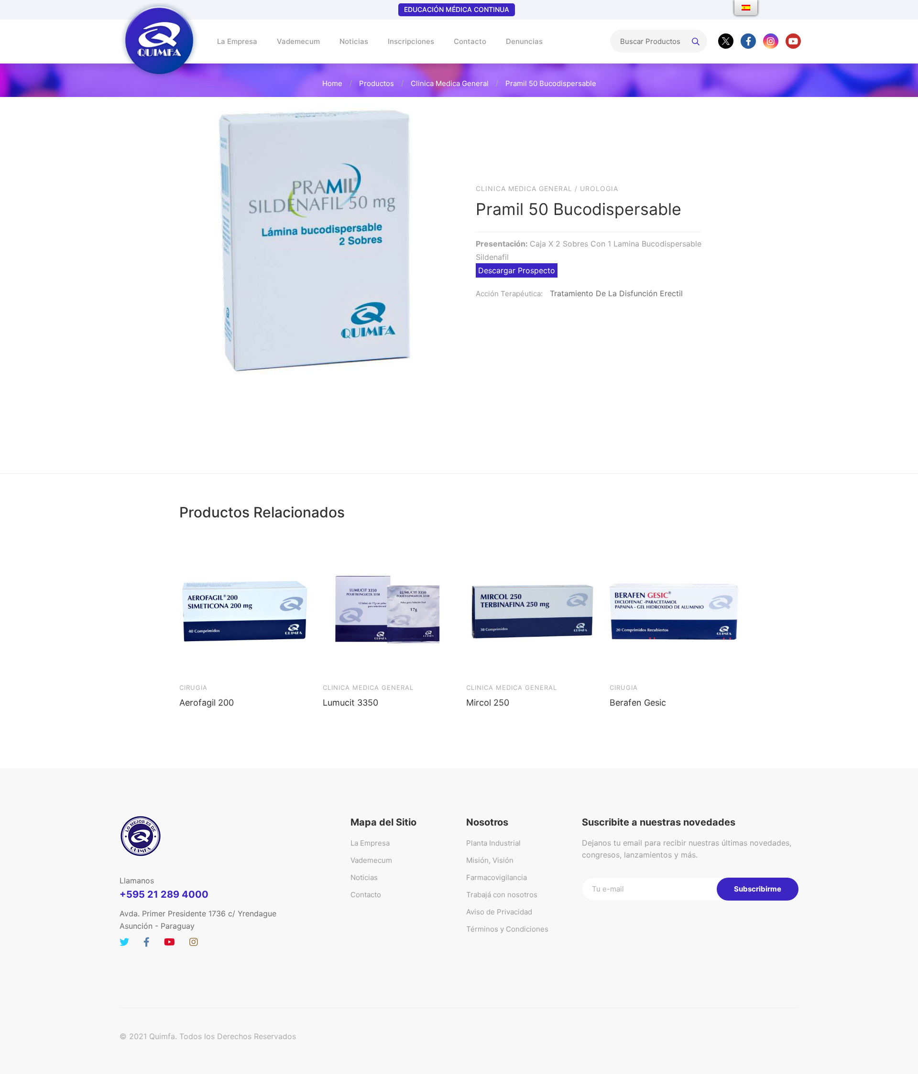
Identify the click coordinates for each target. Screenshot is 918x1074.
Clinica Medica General (450, 83)
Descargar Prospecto (516, 270)
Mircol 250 (487, 703)
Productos (376, 83)
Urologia (599, 188)
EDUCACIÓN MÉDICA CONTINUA (456, 9)
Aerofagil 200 (206, 703)
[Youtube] (793, 41)
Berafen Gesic (638, 703)
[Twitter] (726, 41)
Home (332, 83)
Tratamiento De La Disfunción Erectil (616, 293)
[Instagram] (771, 41)
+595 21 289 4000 (164, 894)
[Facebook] (748, 41)
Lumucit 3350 (350, 703)
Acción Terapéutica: (509, 293)
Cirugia (193, 687)
